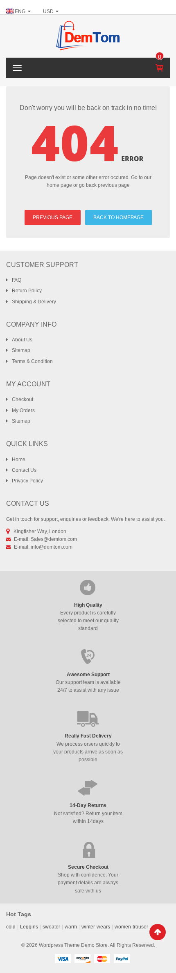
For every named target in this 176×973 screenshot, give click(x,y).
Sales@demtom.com (54, 539)
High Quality (88, 605)
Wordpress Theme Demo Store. (74, 945)
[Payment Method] (62, 958)
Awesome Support (88, 674)
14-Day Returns (88, 805)
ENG (20, 11)
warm (71, 927)
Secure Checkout (88, 867)
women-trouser (131, 927)
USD (48, 11)
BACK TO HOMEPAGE (118, 217)
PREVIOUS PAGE (52, 217)
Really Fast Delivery (88, 736)
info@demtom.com (51, 547)
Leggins (29, 927)
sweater (51, 927)
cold (11, 927)
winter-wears (95, 927)
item (159, 57)
